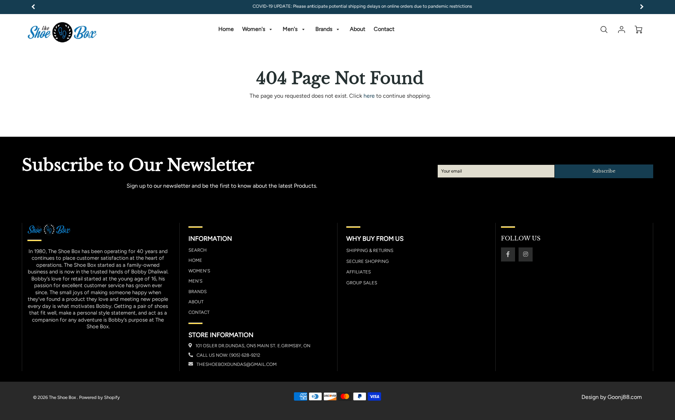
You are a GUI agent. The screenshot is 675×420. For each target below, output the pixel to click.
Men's (291, 29)
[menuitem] (226, 29)
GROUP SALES (361, 282)
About (357, 29)
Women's (254, 29)
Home (226, 29)
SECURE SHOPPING (367, 261)
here (369, 95)
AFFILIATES (358, 271)
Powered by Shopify (99, 397)
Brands (324, 29)
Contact (384, 29)
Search (197, 250)
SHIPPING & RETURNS (369, 250)
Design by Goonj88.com (611, 397)
